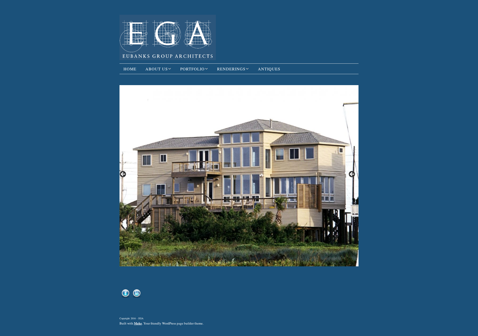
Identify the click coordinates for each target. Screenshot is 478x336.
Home (129, 68)
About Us (156, 68)
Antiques (269, 68)
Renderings (231, 68)
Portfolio (192, 68)
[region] (239, 175)
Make (138, 323)
